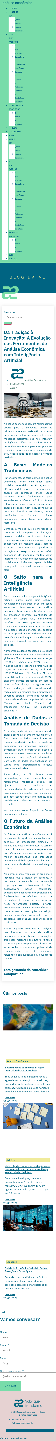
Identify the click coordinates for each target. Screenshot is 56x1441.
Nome (3, 1332)
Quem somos (18, 21)
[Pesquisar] (8, 323)
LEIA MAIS (10, 1097)
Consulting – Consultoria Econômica (20, 62)
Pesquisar (9, 312)
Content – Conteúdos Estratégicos (20, 96)
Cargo (3, 1358)
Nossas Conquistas (19, 29)
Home (14, 8)
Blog (14, 128)
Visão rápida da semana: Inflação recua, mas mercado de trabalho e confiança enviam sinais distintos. (28, 1169)
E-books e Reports (18, 118)
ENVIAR (10, 1385)
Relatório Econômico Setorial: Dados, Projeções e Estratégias (26, 1270)
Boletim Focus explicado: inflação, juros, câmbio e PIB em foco (24, 1069)
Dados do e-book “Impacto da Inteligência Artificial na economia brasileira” (28, 707)
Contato (16, 131)
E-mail (4, 1345)
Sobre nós (12, 141)
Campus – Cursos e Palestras (19, 79)
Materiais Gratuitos (14, 234)
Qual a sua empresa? (12, 1371)
